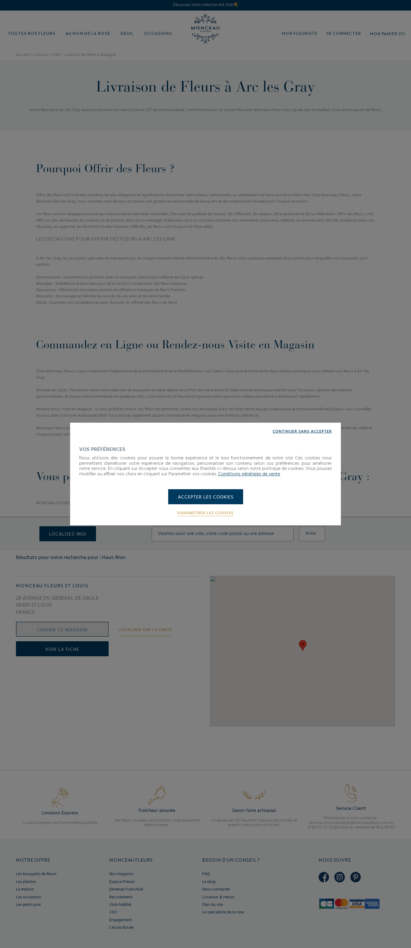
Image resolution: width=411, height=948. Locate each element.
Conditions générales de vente (249, 474)
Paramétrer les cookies (205, 513)
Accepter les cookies (205, 497)
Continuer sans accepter (302, 432)
